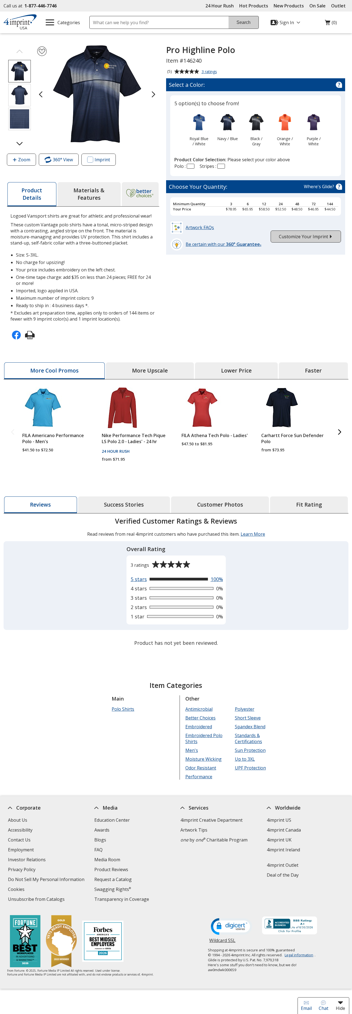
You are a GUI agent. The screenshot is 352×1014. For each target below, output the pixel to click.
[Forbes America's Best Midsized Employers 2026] (102, 942)
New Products (289, 6)
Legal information (299, 954)
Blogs (100, 840)
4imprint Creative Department (211, 820)
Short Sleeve (247, 718)
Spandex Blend (250, 727)
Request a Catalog (113, 879)
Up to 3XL (245, 759)
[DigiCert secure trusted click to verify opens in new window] (231, 926)
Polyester (244, 709)
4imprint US (279, 820)
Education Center (112, 820)
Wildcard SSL (222, 942)
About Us (17, 820)
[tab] (31, 194)
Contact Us (19, 840)
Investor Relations (27, 860)
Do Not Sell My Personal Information (47, 880)
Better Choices (200, 718)
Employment (21, 850)
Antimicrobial (199, 709)
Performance (198, 777)
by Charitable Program (214, 840)
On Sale (317, 6)
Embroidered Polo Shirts (203, 738)
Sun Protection (250, 750)
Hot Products (253, 6)
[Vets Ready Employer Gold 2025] (61, 942)
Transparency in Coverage (122, 900)
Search (244, 22)
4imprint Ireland (283, 850)
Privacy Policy (22, 870)
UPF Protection (250, 768)
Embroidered (198, 727)
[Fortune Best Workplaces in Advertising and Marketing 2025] (25, 942)
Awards (101, 830)
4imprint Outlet (282, 865)
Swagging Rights (112, 889)
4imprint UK (279, 840)
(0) (331, 24)
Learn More (252, 534)
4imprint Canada (284, 830)
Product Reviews (111, 869)
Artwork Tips (193, 830)
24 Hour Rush (219, 6)
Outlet (339, 6)
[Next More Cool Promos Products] (339, 432)
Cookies (17, 890)
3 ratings (210, 72)
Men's (191, 750)
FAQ (98, 850)
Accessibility (20, 830)
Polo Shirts (123, 709)
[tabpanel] (176, 582)
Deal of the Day (283, 875)
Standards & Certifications (248, 738)
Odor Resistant (200, 768)
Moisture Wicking (203, 759)
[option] (199, 129)
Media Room (107, 860)
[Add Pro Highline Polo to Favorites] (41, 51)
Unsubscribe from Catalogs (37, 900)
